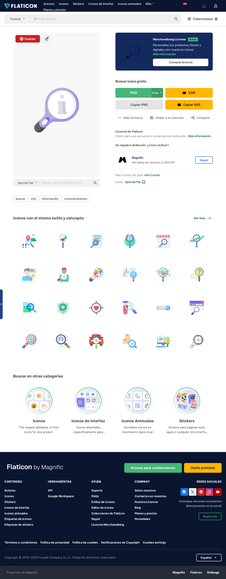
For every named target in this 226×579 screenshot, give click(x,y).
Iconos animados (129, 4)
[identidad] (29, 275)
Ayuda (96, 481)
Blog (138, 507)
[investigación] (163, 341)
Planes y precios (54, 9)
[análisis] (130, 308)
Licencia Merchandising (107, 524)
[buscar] (197, 275)
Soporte (96, 490)
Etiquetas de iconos (18, 519)
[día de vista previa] (163, 241)
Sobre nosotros (145, 490)
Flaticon (196, 572)
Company (142, 481)
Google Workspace (61, 496)
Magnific (179, 572)
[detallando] (96, 341)
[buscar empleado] (63, 341)
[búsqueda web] (197, 308)
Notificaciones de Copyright (120, 542)
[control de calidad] (130, 341)
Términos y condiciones (20, 542)
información (50, 198)
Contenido (13, 481)
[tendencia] (197, 241)
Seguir (95, 519)
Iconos (63, 4)
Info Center (152, 175)
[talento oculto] (63, 275)
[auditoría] (29, 308)
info (33, 198)
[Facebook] (184, 492)
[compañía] (130, 241)
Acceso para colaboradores (153, 468)
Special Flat (133, 182)
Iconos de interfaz (101, 4)
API (50, 490)
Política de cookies (85, 542)
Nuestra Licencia (146, 502)
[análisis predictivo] (130, 275)
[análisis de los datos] (163, 275)
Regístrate (210, 516)
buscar (20, 198)
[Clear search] (166, 19)
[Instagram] (209, 492)
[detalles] (96, 241)
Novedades (142, 519)
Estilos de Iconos (103, 502)
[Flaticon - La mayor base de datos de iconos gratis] (20, 6)
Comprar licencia (180, 62)
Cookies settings (154, 542)
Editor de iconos (102, 507)
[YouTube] (218, 492)
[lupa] (63, 241)
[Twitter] (192, 492)
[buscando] (29, 241)
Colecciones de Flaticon (108, 513)
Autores (49, 4)
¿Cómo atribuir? (158, 145)
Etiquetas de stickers (18, 524)
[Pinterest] (201, 492)
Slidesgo (213, 572)
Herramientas (60, 481)
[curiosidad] (96, 275)
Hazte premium (203, 468)
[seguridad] (63, 308)
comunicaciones (75, 198)
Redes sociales (209, 481)
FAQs (95, 496)
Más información (164, 54)
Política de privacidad (54, 542)
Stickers (78, 4)
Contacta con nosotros (150, 496)
